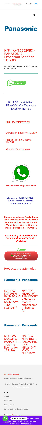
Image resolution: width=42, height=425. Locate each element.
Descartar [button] (28, 424)
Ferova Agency (17, 415)
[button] (34, 15)
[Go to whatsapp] (5, 418)
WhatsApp (8, 400)
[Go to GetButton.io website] (5, 422)
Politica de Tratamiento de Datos (16, 409)
